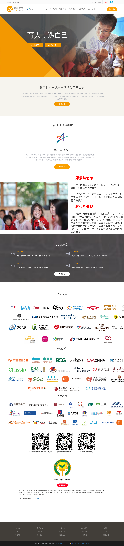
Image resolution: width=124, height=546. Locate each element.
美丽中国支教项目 (96, 2)
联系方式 (106, 535)
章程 (17, 531)
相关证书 (84, 531)
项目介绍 (62, 9)
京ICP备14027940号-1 (62, 543)
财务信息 (62, 531)
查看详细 (62, 104)
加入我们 (106, 531)
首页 (45, 9)
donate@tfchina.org (39, 498)
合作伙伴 (91, 9)
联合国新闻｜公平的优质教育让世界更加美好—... (35, 268)
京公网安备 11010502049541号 (81, 543)
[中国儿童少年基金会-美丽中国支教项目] (62, 467)
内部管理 (84, 528)
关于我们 (53, 9)
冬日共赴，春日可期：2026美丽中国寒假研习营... (90, 256)
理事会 (40, 531)
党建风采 (84, 535)
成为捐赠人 (112, 9)
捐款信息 (62, 535)
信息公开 (72, 9)
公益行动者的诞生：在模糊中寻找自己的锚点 (33, 256)
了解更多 (62, 167)
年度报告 (62, 528)
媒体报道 (40, 535)
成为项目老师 (53, 45)
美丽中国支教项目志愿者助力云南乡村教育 (88, 268)
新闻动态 (82, 9)
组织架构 (40, 528)
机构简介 (18, 528)
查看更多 (62, 274)
